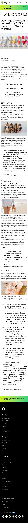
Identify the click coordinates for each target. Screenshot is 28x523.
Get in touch (19, 2)
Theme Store (5, 442)
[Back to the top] (3, 409)
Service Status (5, 489)
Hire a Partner (5, 486)
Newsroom (5, 429)
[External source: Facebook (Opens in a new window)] (3, 516)
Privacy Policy (5, 507)
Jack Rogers (14, 66)
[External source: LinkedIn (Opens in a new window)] (19, 516)
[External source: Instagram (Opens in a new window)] (13, 516)
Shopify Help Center (7, 481)
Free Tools (5, 470)
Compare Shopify (6, 462)
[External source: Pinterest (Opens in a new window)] (23, 516)
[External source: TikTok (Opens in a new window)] (16, 516)
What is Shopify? (6, 418)
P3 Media (3, 185)
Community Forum (6, 484)
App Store (4, 445)
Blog (3, 459)
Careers (4, 423)
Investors (4, 426)
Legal (3, 504)
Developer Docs (6, 440)
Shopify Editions (6, 421)
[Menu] (26, 2)
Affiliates (4, 451)
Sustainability (5, 431)
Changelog (5, 473)
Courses (4, 467)
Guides (4, 464)
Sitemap (4, 510)
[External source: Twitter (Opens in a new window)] (6, 516)
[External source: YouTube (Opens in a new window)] (10, 516)
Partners (4, 448)
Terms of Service (6, 502)
